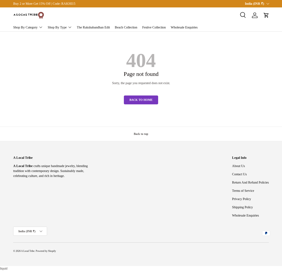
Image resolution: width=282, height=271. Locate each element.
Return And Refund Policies (250, 182)
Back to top (141, 134)
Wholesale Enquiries (184, 27)
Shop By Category (25, 27)
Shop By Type (57, 27)
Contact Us (239, 174)
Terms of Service (243, 190)
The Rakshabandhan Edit (93, 27)
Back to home (141, 99)
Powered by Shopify (46, 251)
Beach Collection (126, 27)
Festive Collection (154, 27)
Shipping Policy (242, 207)
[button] (266, 15)
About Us (238, 166)
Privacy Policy (241, 199)
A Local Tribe (27, 251)
